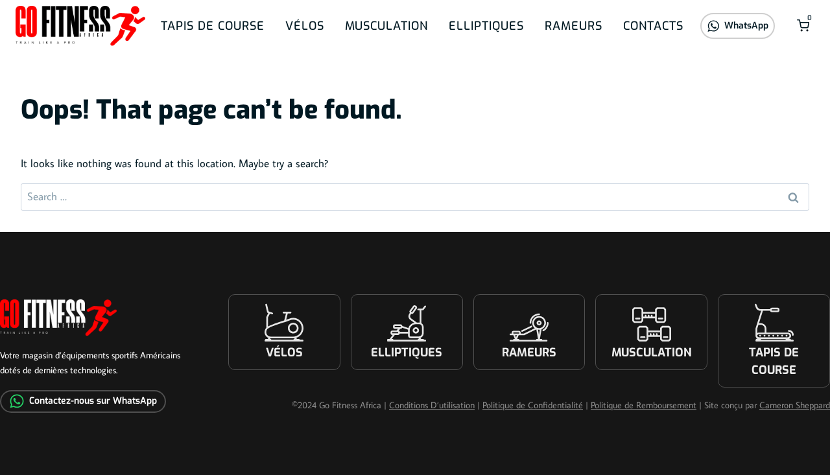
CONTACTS (653, 26)
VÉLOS (304, 26)
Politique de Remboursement (643, 405)
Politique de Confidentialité (532, 405)
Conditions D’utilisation (432, 405)
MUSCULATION (386, 26)
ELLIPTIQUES (486, 26)
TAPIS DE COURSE (213, 26)
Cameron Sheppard (794, 405)
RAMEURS (573, 26)
